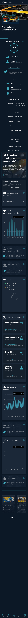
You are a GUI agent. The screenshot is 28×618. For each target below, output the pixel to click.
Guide (25, 617)
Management (18, 146)
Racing (16, 110)
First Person (17, 135)
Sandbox (17, 141)
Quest (8, 617)
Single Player (18, 130)
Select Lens (7, 200)
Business (17, 139)
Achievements (14, 37)
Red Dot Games (18, 116)
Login (24, 2)
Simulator (17, 112)
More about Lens (17, 187)
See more (14, 517)
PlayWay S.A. (18, 121)
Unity (16, 125)
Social (14, 617)
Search (19, 617)
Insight (2, 617)
